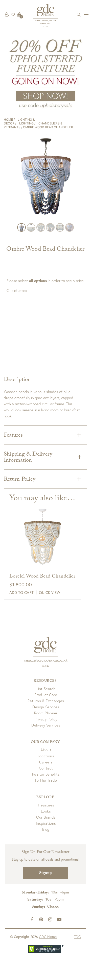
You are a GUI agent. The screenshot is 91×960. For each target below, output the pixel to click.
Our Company (45, 742)
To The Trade (46, 780)
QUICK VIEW (49, 592)
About (45, 750)
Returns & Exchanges (46, 700)
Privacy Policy (45, 719)
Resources (45, 681)
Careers (46, 762)
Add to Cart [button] (21, 592)
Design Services (45, 707)
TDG (77, 936)
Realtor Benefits (46, 774)
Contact (46, 768)
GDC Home (48, 936)
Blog (46, 829)
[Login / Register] (7, 14)
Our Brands (46, 817)
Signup (45, 873)
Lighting (26, 123)
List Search (45, 688)
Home (8, 119)
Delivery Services (45, 725)
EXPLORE (45, 797)
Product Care (45, 694)
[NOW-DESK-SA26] (45, 73)
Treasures (45, 805)
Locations (46, 756)
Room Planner (46, 713)
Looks (46, 811)
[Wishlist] (13, 14)
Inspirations (46, 823)
